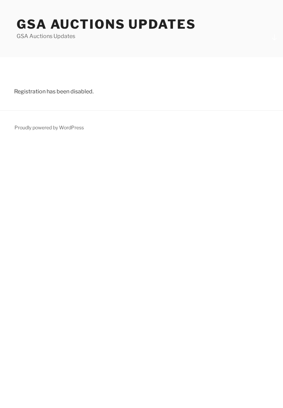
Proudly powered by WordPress (49, 127)
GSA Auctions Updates (106, 24)
